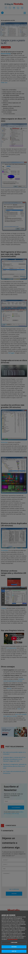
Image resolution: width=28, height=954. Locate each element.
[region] (14, 932)
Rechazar (14, 946)
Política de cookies (13, 939)
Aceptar (14, 951)
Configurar (14, 942)
